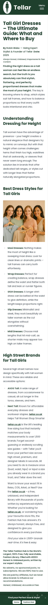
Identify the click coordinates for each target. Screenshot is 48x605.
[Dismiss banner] (45, 597)
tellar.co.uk (35, 414)
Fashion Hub (28, 602)
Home (16, 602)
